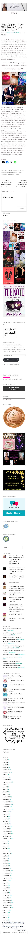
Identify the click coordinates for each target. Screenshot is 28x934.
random (20, 172)
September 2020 (7, 809)
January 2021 (6, 799)
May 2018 (5, 860)
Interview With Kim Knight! (15, 614)
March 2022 (6, 777)
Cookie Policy (14, 927)
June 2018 (5, 858)
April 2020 (5, 821)
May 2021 (5, 789)
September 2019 (7, 838)
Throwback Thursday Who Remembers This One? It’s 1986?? (21, 184)
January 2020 (6, 828)
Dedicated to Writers (14, 582)
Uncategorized (5, 172)
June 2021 (5, 786)
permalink (16, 174)
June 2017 (5, 885)
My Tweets (6, 752)
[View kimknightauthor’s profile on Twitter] (5, 215)
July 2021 (5, 784)
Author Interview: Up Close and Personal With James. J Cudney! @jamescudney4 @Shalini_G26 (16, 588)
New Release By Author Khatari (10, 654)
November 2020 (7, 804)
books (15, 172)
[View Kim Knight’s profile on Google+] (7, 215)
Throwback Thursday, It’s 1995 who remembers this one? (6, 184)
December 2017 (6, 870)
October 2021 (6, 779)
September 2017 (7, 878)
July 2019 (5, 841)
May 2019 (5, 846)
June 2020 (5, 816)
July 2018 (5, 855)
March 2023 (6, 769)
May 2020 (5, 819)
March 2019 (6, 851)
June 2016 (5, 915)
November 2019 (7, 833)
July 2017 (5, 883)
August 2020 (6, 811)
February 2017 (6, 895)
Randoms (15, 170)
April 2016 (5, 920)
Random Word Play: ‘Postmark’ (10, 657)
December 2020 (7, 801)
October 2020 (6, 806)
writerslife (3, 174)
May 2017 (5, 888)
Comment (21, 208)
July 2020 (5, 814)
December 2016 (7, 900)
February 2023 (6, 772)
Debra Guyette (12, 680)
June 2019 (5, 843)
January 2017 (6, 897)
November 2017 (7, 873)
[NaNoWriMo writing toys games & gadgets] (14, 377)
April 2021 (5, 791)
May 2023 (5, 764)
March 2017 (6, 892)
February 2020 (6, 826)
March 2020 (6, 823)
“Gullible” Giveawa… (19, 685)
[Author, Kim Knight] (14, 7)
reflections (20, 170)
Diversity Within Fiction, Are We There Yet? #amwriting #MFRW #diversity (16, 578)
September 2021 (7, 782)
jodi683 (10, 693)
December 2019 (7, 831)
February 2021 (6, 796)
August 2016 (6, 910)
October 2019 (6, 836)
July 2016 (5, 912)
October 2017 (6, 875)
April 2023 (5, 767)
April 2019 (5, 848)
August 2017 (6, 880)
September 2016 (7, 907)
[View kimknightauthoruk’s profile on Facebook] (3, 215)
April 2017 (5, 890)
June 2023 (5, 762)
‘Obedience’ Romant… (14, 718)
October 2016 (6, 905)
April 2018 (5, 863)
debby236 (10, 711)
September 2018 (7, 853)
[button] (5, 78)
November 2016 (7, 902)
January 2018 (6, 868)
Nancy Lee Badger (13, 689)
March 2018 (6, 865)
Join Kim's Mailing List (11, 360)
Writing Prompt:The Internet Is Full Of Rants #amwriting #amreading (16, 599)
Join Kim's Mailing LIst (8, 342)
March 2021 (6, 794)
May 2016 (5, 917)
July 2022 (5, 774)
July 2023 (5, 759)
